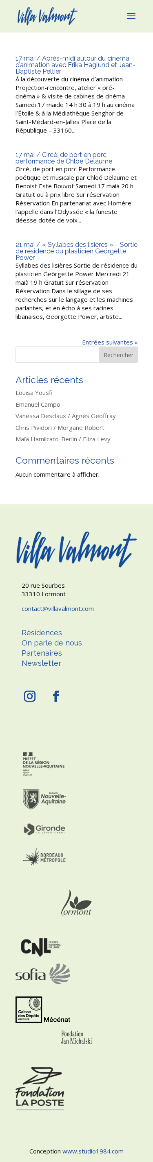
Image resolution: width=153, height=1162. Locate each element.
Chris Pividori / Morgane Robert (60, 427)
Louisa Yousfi (34, 392)
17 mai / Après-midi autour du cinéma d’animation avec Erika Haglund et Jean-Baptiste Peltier (75, 65)
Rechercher (118, 355)
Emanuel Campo (38, 404)
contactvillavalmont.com (58, 608)
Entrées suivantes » (110, 342)
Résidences (42, 632)
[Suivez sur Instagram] (29, 696)
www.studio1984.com (93, 1151)
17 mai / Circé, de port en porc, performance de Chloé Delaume (64, 158)
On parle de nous (52, 643)
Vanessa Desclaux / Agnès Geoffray (66, 416)
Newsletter (41, 663)
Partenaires (42, 653)
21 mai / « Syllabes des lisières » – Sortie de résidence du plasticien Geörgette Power (76, 251)
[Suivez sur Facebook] (55, 696)
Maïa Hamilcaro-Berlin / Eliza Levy (63, 439)
